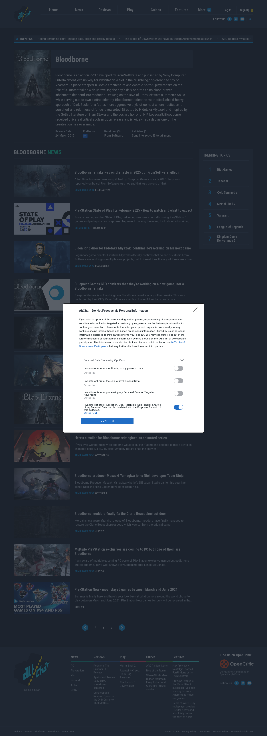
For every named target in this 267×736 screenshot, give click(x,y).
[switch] (178, 368)
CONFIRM (107, 420)
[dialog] (133, 368)
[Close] (196, 310)
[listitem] (133, 360)
